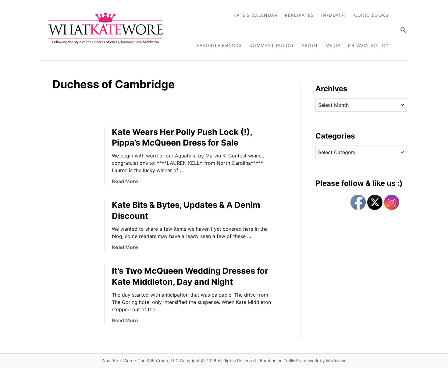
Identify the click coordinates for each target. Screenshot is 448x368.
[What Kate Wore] (109, 30)
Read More (125, 181)
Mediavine (336, 360)
